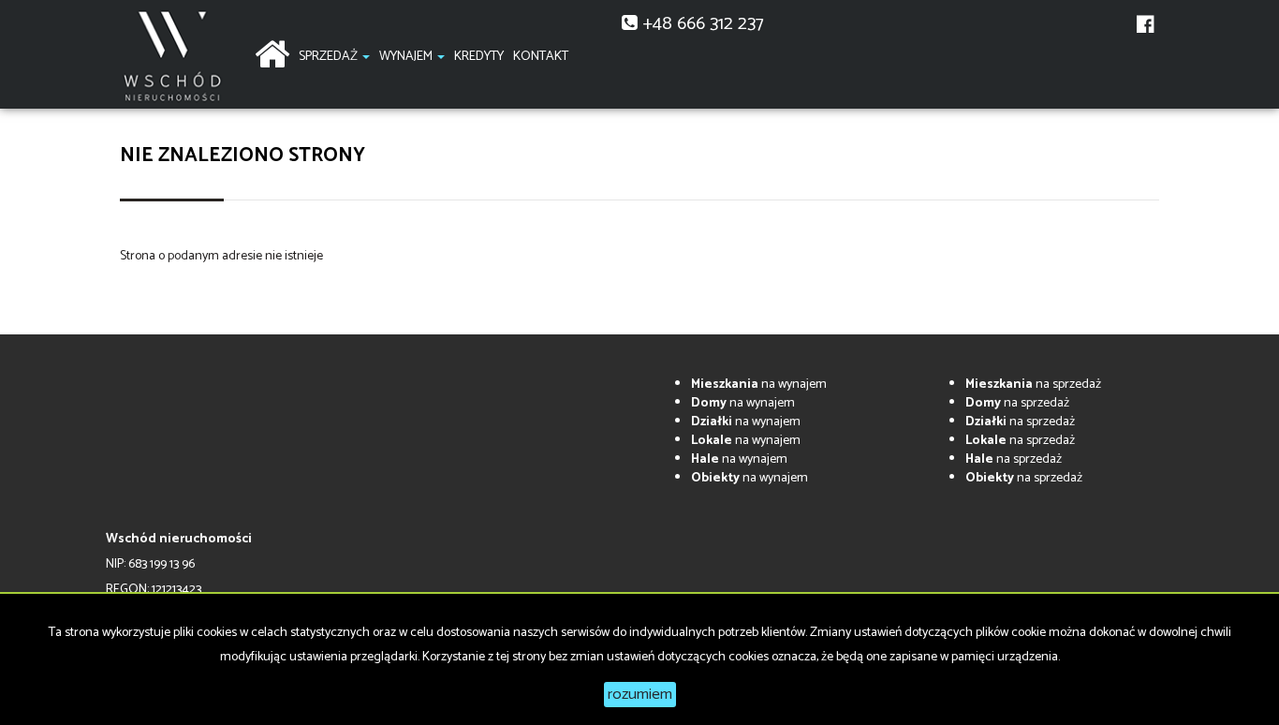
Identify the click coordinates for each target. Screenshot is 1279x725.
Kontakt (540, 56)
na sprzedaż (1033, 384)
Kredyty (479, 56)
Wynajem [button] (407, 56)
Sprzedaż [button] (329, 56)
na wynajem (759, 384)
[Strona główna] (272, 52)
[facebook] (1145, 35)
